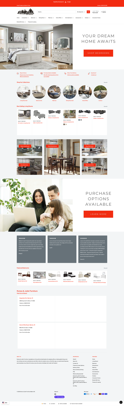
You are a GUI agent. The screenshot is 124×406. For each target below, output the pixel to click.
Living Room (24, 17)
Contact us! (93, 74)
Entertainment (68, 17)
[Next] (107, 122)
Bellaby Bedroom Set (82, 281)
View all (105, 82)
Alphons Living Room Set (68, 122)
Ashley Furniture (22, 121)
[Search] (88, 11)
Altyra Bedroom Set (37, 282)
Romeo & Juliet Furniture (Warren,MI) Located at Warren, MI (80, 377)
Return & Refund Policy (78, 369)
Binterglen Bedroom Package (99, 282)
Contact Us (75, 363)
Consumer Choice (96, 17)
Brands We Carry (20, 21)
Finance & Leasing (32, 21)
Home (18, 17)
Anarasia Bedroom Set (53, 281)
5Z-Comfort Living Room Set (24, 123)
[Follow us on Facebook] (55, 394)
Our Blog (75, 385)
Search (74, 359)
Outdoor (87, 17)
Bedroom (33, 17)
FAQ (74, 371)
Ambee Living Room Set (98, 118)
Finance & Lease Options (78, 365)
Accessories (78, 17)
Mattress (50, 17)
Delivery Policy (76, 367)
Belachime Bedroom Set (68, 281)
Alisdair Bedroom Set (22, 281)
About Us (75, 361)
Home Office (59, 17)
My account (95, 12)
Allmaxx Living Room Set (53, 117)
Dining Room (42, 17)
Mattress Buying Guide (78, 373)
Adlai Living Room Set (37, 122)
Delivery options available (73, 74)
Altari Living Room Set (83, 117)
